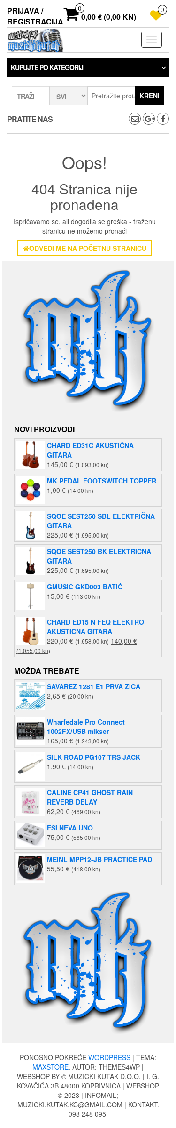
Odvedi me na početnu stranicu (87, 248)
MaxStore (50, 1067)
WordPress (109, 1057)
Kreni (149, 95)
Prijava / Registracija (35, 16)
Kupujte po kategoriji (47, 67)
